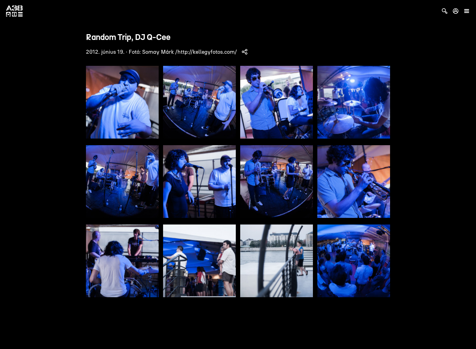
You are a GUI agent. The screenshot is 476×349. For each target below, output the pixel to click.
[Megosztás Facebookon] (244, 51)
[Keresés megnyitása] (444, 11)
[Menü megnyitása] (466, 11)
